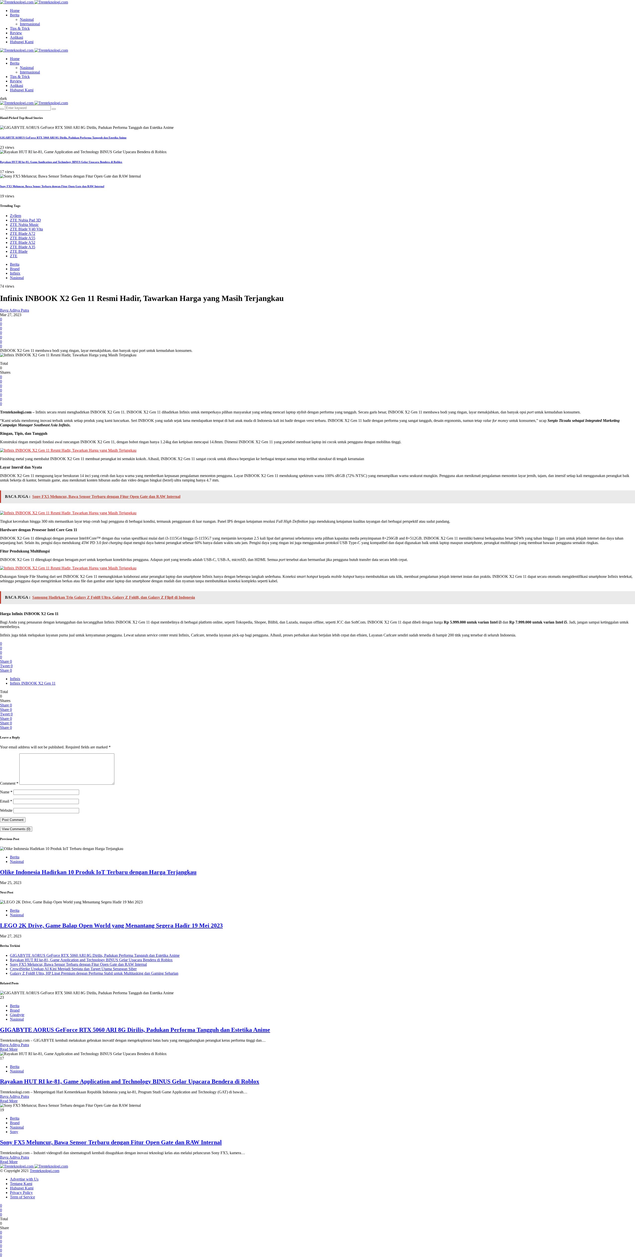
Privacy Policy (21, 1192)
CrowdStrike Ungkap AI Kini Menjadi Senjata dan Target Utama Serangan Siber (73, 969)
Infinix (15, 273)
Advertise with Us (24, 1179)
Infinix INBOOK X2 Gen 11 (33, 683)
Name (6, 792)
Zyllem (15, 216)
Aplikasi (16, 37)
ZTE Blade (19, 251)
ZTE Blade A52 (22, 242)
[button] (3, 98)
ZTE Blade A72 (22, 233)
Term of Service (22, 1197)
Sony (14, 1132)
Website (6, 810)
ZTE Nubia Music (24, 224)
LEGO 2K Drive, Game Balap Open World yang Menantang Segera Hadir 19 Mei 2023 (111, 925)
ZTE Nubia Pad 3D (25, 220)
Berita (14, 15)
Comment (9, 783)
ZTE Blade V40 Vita (26, 229)
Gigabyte (17, 1015)
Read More (9, 1049)
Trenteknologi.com (44, 1171)
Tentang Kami (21, 1184)
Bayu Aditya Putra (14, 310)
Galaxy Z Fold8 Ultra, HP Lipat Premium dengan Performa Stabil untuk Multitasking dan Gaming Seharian (94, 973)
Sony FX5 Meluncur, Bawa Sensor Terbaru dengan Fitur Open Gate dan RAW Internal (52, 186)
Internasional (30, 24)
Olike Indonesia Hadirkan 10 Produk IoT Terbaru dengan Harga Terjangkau (98, 872)
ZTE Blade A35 (22, 247)
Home (15, 10)
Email (6, 801)
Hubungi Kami (21, 42)
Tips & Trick (20, 28)
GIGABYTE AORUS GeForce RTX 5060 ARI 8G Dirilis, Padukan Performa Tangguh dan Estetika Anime (63, 137)
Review (16, 33)
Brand (15, 269)
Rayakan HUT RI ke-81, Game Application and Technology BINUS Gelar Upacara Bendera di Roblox (61, 161)
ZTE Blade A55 (22, 238)
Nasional (27, 19)
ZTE (13, 256)
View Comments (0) (16, 829)
